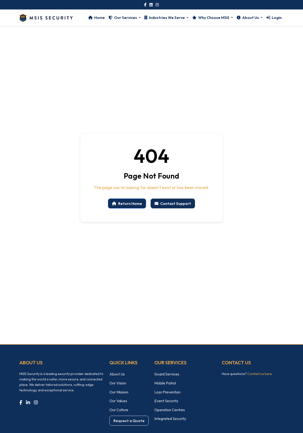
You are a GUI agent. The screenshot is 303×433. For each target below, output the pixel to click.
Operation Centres (169, 409)
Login (276, 17)
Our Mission (118, 392)
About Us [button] (250, 17)
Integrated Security (170, 418)
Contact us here (259, 374)
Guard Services (166, 374)
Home (99, 17)
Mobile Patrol (165, 383)
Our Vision (117, 383)
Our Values (118, 400)
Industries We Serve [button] (167, 17)
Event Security (166, 400)
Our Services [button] (125, 17)
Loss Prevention (167, 392)
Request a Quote (129, 420)
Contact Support (175, 203)
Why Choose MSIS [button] (213, 17)
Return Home (130, 203)
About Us (117, 374)
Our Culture (118, 409)
